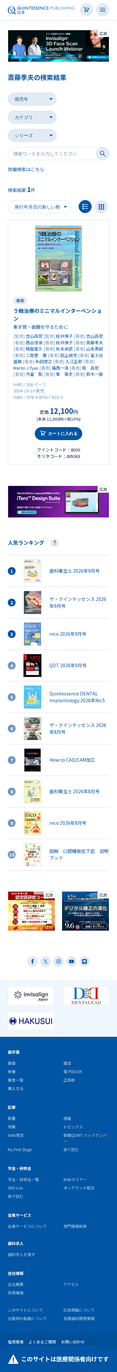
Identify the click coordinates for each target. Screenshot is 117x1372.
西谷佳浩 (34, 342)
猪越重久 (34, 349)
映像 (12, 1071)
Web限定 (16, 1135)
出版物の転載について (27, 1318)
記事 (12, 1107)
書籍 (20, 300)
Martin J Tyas (25, 368)
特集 (12, 1126)
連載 (67, 1118)
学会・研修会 (19, 1168)
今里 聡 (34, 374)
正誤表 (69, 1080)
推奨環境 (15, 1341)
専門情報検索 (75, 1226)
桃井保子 (64, 336)
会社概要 (15, 1284)
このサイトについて (25, 1310)
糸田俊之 (43, 361)
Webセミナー (75, 1179)
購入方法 (15, 1088)
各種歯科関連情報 (79, 1318)
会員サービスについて (27, 1226)
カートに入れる (63, 433)
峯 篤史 (64, 374)
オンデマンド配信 (79, 1187)
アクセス (71, 1284)
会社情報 (15, 1273)
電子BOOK (72, 1071)
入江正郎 (73, 361)
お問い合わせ (72, 1341)
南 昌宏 (90, 368)
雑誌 (67, 1063)
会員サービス (19, 1215)
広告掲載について (79, 1310)
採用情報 (15, 1292)
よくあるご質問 (42, 1341)
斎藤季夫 (94, 342)
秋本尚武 (64, 349)
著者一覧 (15, 1080)
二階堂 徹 (36, 355)
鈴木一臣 (94, 374)
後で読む (71, 1149)
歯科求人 (15, 1243)
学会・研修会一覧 (23, 1179)
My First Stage (20, 1149)
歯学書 (14, 1052)
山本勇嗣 (94, 349)
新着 (12, 1118)
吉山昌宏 (34, 336)
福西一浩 (60, 368)
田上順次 (68, 355)
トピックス (73, 1126)
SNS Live (15, 1187)
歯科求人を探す (21, 1254)
